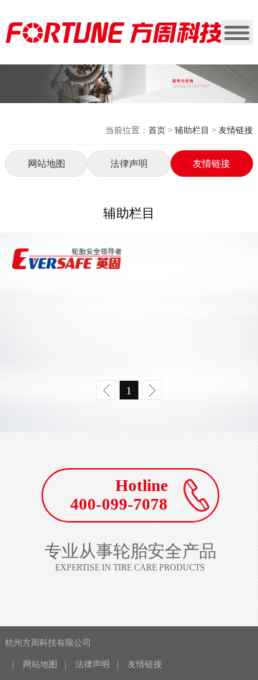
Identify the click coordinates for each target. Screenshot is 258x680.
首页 (157, 130)
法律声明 (129, 163)
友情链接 (211, 163)
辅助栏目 (192, 130)
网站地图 (46, 163)
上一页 (106, 390)
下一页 (152, 390)
